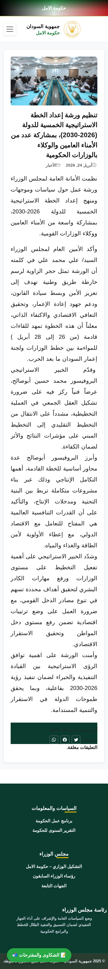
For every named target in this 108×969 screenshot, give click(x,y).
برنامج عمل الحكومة (54, 820)
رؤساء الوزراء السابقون (54, 875)
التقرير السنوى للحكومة (54, 830)
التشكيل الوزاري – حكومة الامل (54, 866)
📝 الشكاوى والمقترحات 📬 (39, 955)
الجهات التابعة (54, 885)
